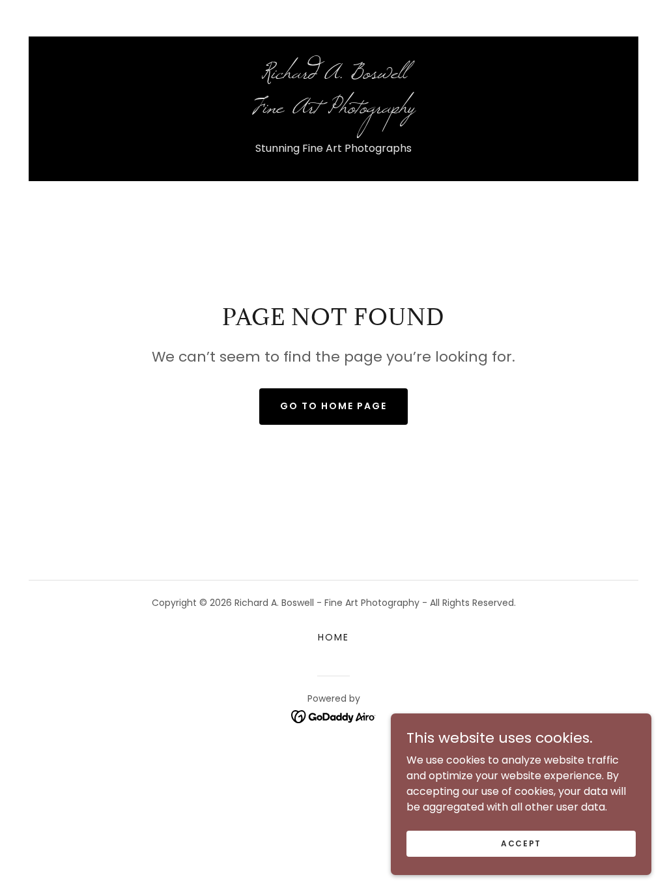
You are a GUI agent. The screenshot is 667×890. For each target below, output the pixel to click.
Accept (521, 842)
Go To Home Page (333, 405)
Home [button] (333, 637)
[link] (333, 109)
